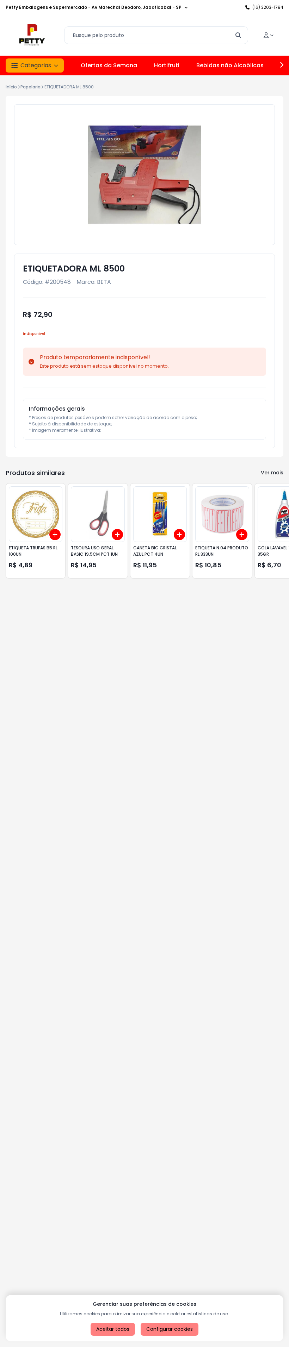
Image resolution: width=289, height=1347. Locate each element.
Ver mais (272, 472)
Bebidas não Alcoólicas (230, 65)
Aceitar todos (112, 1329)
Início (11, 87)
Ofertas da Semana (109, 65)
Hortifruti (166, 65)
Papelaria (30, 87)
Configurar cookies (169, 1329)
